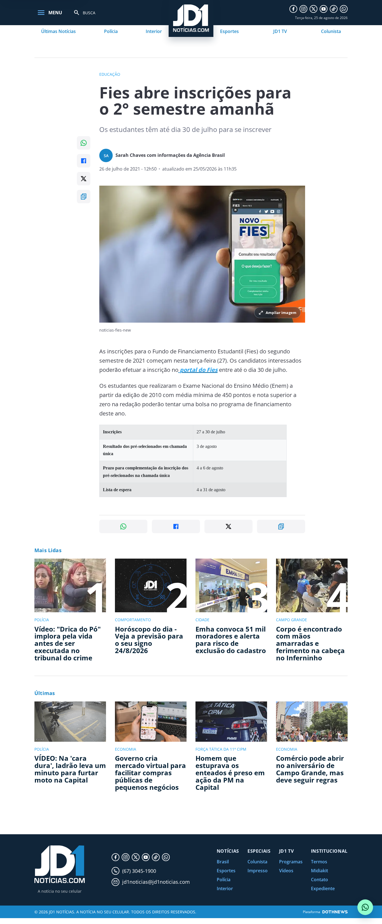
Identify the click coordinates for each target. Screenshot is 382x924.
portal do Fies (198, 370)
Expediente (323, 888)
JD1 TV (280, 31)
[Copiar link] (83, 196)
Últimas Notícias (58, 31)
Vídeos (286, 871)
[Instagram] (303, 9)
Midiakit (319, 871)
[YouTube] (323, 9)
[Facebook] (293, 9)
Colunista (331, 31)
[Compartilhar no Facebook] (83, 160)
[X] (313, 9)
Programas (291, 862)
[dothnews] (335, 911)
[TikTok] (334, 9)
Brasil (223, 862)
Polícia (111, 31)
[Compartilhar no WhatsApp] (83, 143)
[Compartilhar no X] (83, 178)
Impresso (257, 871)
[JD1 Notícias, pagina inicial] (59, 864)
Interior (154, 31)
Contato (319, 879)
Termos (319, 862)
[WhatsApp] (344, 9)
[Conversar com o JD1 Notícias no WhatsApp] (365, 907)
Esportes (229, 31)
